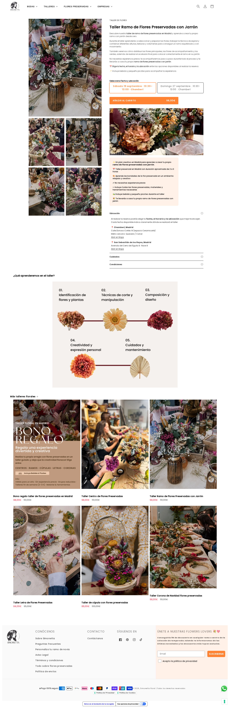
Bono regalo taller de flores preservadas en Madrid (43, 496)
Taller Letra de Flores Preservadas (32, 602)
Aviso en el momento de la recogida (99, 704)
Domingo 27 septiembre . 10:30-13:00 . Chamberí (180, 88)
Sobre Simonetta (45, 638)
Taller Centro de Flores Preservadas (102, 496)
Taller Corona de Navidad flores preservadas (176, 595)
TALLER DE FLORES (118, 20)
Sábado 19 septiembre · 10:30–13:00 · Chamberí (132, 88)
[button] (198, 6)
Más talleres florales (23, 396)
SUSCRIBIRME (216, 653)
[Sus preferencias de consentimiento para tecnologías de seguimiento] (224, 701)
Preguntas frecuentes (48, 643)
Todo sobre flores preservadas (53, 666)
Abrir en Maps (117, 237)
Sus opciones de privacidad (127, 704)
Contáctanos (95, 638)
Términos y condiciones (49, 660)
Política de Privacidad (105, 693)
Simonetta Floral (147, 688)
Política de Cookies (127, 693)
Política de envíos (45, 671)
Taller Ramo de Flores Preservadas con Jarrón (176, 496)
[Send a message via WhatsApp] (224, 688)
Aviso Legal (42, 654)
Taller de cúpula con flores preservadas (105, 602)
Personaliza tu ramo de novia (52, 649)
